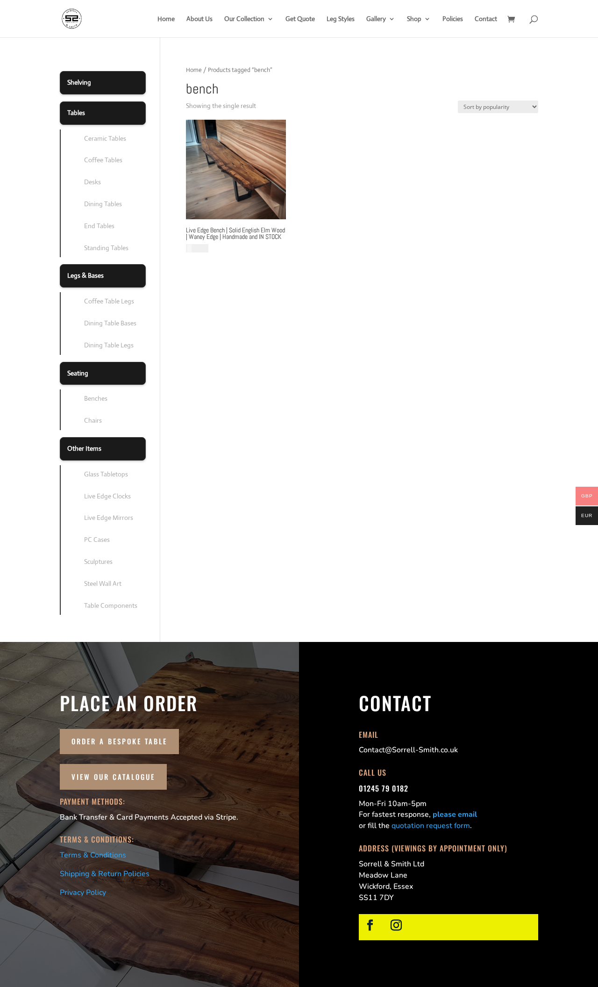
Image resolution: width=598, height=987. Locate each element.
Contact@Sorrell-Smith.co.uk (408, 750)
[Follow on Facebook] (370, 925)
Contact (486, 19)
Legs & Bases (85, 275)
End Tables (99, 226)
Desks (92, 182)
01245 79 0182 (383, 788)
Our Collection (244, 19)
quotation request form (431, 826)
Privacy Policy (83, 892)
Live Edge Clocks (107, 496)
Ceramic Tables (105, 138)
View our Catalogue (113, 776)
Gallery (376, 19)
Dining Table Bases (110, 323)
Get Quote (300, 19)
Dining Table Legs (109, 345)
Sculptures (98, 561)
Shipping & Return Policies (105, 874)
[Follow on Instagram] (396, 925)
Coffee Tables (103, 160)
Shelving (79, 82)
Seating (77, 373)
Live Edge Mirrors (108, 517)
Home (166, 19)
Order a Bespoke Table (119, 741)
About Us (199, 19)
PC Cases (97, 539)
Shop (414, 19)
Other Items (84, 448)
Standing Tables (106, 248)
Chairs (93, 420)
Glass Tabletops (106, 474)
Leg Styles (341, 19)
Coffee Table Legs (109, 301)
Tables (76, 112)
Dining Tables (103, 204)
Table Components (110, 605)
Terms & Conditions (93, 855)
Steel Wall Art (102, 583)
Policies (452, 19)
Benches (95, 398)
